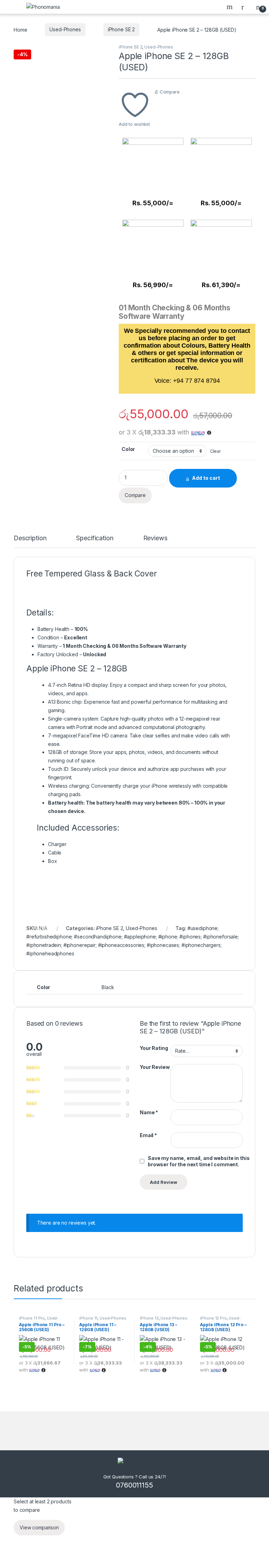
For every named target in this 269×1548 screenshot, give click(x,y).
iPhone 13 (149, 1318)
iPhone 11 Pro (32, 1318)
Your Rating (154, 1048)
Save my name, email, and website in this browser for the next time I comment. (198, 1161)
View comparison (39, 1527)
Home (20, 29)
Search (230, 7)
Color (128, 449)
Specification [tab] (94, 538)
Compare (170, 92)
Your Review (155, 1067)
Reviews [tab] (155, 538)
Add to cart (206, 478)
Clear (215, 451)
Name (149, 1112)
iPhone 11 (88, 1318)
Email (148, 1135)
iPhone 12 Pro (213, 1318)
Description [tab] (30, 538)
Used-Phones (65, 29)
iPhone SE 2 (121, 29)
